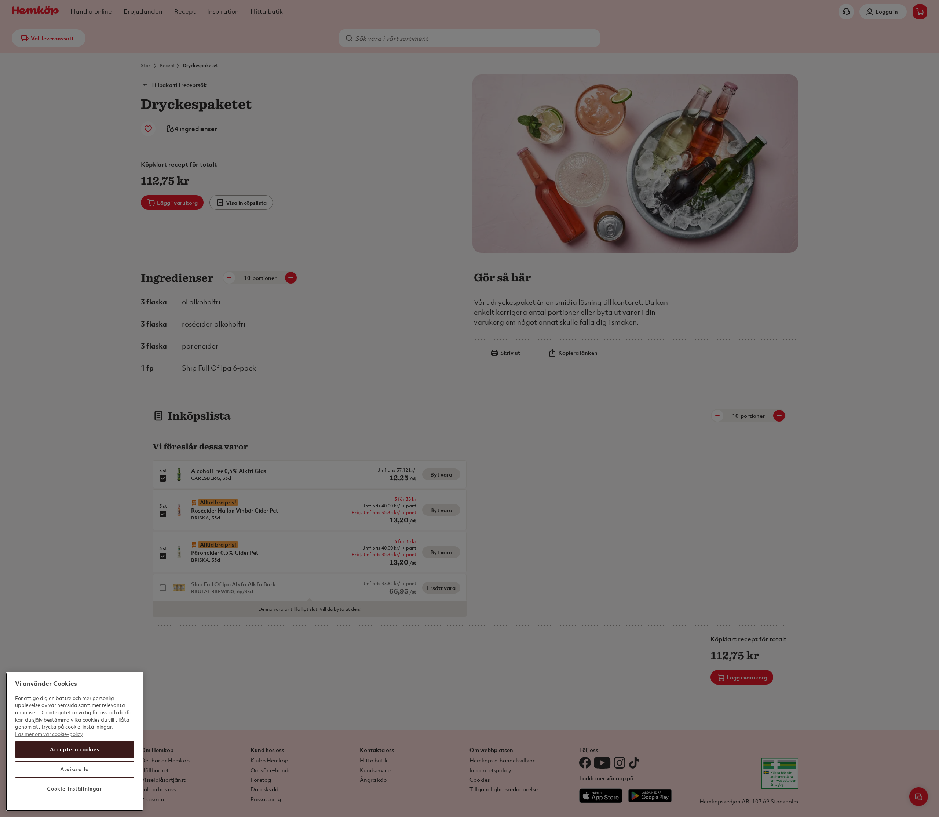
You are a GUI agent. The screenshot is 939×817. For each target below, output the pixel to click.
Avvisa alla (74, 769)
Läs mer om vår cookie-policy (49, 733)
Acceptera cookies (74, 749)
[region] (74, 741)
